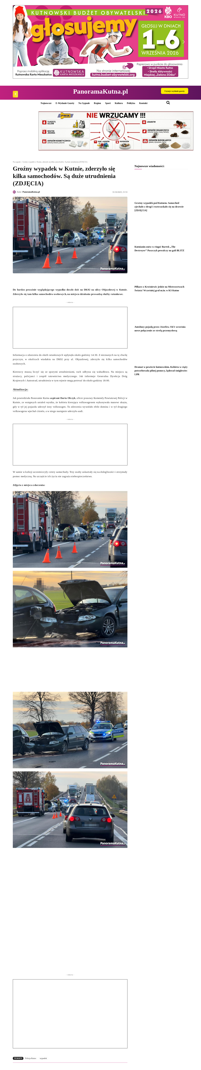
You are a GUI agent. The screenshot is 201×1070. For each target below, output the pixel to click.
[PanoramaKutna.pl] (15, 192)
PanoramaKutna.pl (31, 192)
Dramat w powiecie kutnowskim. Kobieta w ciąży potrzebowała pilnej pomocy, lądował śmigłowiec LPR (161, 371)
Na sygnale (17, 162)
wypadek (43, 1058)
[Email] (36, 280)
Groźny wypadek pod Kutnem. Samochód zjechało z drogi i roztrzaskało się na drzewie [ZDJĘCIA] (159, 207)
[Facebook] (15, 94)
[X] (22, 280)
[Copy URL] (43, 280)
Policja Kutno (30, 1058)
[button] (100, 41)
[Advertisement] (70, 327)
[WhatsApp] (29, 280)
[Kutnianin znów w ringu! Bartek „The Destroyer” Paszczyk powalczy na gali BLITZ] (161, 229)
